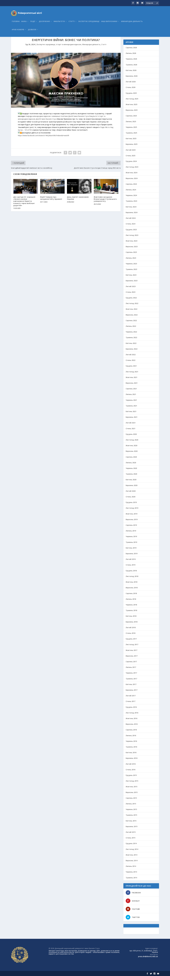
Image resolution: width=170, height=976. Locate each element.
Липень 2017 (131, 667)
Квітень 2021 (131, 411)
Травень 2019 (131, 542)
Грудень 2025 (131, 93)
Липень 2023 (131, 258)
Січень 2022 (130, 360)
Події (32, 21)
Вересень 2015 (132, 792)
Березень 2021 (131, 417)
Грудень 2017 (131, 639)
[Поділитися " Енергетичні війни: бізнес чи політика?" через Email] (79, 152)
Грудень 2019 (131, 502)
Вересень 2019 (132, 519)
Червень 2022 (131, 332)
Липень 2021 (131, 394)
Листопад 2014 (132, 849)
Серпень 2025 (131, 116)
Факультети (59, 21)
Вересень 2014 (132, 860)
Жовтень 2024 (131, 172)
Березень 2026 (131, 76)
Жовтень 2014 (131, 855)
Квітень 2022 (131, 343)
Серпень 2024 (131, 184)
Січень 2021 (130, 428)
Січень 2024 (130, 224)
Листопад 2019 (132, 508)
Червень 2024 (131, 195)
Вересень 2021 (132, 383)
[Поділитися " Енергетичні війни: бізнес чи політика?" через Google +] (74, 152)
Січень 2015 (130, 838)
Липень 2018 (131, 599)
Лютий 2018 (131, 627)
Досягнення (44, 21)
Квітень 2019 (131, 548)
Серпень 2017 (131, 661)
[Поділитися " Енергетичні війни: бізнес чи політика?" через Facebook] (65, 152)
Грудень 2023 (131, 229)
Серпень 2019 (131, 525)
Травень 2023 (131, 269)
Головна (16, 21)
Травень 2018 (131, 610)
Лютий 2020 (131, 491)
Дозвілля (32, 30)
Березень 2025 (131, 144)
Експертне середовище (88, 21)
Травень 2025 (131, 133)
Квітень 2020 (131, 479)
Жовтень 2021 (131, 377)
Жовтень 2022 (131, 309)
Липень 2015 (131, 804)
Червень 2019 (131, 536)
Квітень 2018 (131, 616)
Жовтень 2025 (131, 104)
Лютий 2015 (131, 832)
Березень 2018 (131, 622)
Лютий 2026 (131, 82)
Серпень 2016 (131, 730)
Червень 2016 (131, 741)
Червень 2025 (131, 127)
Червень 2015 (131, 809)
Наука (23, 21)
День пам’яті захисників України (78, 198)
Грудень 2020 (131, 434)
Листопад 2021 (132, 372)
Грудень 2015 (131, 775)
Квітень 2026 (131, 70)
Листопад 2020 (132, 440)
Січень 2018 (130, 633)
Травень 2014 (131, 878)
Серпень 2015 (131, 798)
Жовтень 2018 (131, 582)
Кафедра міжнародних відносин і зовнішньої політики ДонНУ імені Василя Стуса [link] (57, 116)
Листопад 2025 (132, 99)
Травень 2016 (131, 747)
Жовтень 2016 (131, 718)
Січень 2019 (130, 565)
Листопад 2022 (132, 303)
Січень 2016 (130, 769)
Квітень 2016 (131, 752)
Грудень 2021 (131, 366)
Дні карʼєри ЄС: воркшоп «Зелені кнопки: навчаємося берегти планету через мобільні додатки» (24, 201)
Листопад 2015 (132, 781)
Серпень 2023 (131, 252)
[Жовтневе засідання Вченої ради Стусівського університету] (106, 186)
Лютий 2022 (131, 354)
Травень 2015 (131, 815)
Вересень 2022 (132, 315)
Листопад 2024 (132, 167)
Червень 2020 (131, 468)
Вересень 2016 (132, 724)
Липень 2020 (131, 462)
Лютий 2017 (131, 696)
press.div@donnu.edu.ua (148, 956)
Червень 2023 (131, 264)
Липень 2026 (131, 53)
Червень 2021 (131, 400)
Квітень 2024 (131, 207)
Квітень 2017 (131, 684)
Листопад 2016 (132, 713)
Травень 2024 (131, 201)
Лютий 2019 (131, 559)
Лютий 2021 (131, 423)
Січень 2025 (130, 155)
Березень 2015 (131, 826)
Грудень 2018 (131, 571)
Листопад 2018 (132, 576)
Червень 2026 (131, 59)
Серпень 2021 (131, 389)
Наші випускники (109, 21)
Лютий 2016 (131, 764)
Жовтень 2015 (131, 786)
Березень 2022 (131, 349)
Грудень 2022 (131, 298)
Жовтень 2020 (131, 445)
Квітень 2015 (131, 821)
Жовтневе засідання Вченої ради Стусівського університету (105, 199)
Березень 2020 (131, 485)
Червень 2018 (131, 605)
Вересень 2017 (132, 656)
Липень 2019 (131, 531)
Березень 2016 (131, 758)
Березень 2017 (131, 690)
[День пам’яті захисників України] (79, 186)
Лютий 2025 (131, 150)
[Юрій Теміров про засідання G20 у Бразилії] (52, 186)
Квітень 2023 (131, 275)
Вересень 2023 (132, 246)
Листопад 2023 (132, 235)
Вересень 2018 (132, 588)
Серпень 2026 (131, 47)
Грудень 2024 (131, 161)
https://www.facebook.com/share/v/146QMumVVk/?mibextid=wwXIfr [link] (43, 135)
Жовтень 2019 (131, 514)
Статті (72, 21)
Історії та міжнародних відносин (68, 44)
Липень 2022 (131, 326)
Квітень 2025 (131, 138)
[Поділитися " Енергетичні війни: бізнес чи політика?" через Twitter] (70, 152)
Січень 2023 (130, 292)
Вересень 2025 (132, 110)
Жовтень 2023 (131, 241)
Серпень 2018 (131, 593)
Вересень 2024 (132, 178)
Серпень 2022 (131, 320)
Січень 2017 (130, 701)
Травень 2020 (131, 474)
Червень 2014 (131, 872)
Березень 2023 (131, 281)
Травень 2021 (131, 406)
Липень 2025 (131, 121)
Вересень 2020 (132, 451)
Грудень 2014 (131, 843)
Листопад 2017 (132, 644)
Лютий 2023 (131, 286)
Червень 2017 (131, 673)
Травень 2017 (131, 679)
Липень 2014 (131, 866)
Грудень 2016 (131, 707)
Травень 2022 (131, 337)
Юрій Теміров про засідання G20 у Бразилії (51, 198)
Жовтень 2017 (131, 650)
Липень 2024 (131, 190)
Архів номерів (18, 30)
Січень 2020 (130, 497)
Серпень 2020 (131, 457)
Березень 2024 (131, 212)
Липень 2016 (131, 735)
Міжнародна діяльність (132, 21)
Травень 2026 (131, 65)
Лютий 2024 (131, 218)
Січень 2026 (130, 87)
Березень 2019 (131, 553)
